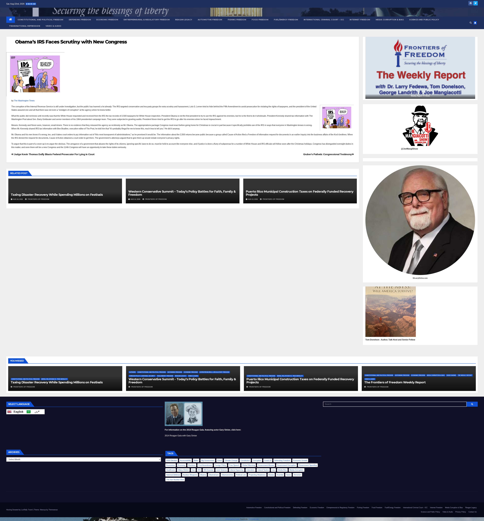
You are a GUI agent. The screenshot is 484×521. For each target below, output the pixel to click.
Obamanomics (227, 475)
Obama (203, 475)
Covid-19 (267, 460)
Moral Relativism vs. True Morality (54, 379)
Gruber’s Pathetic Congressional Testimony (327, 154)
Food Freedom (260, 20)
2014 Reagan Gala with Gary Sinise (181, 436)
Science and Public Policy (424, 20)
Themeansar (53, 510)
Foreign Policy (220, 465)
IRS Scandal (208, 470)
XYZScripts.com (254, 519)
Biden (196, 460)
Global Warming (248, 465)
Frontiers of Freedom (38, 199)
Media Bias (282, 470)
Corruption (257, 460)
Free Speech (234, 465)
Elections (191, 465)
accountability (185, 460)
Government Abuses (266, 465)
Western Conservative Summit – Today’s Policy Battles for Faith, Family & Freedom (182, 193)
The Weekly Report (465, 375)
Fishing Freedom (237, 20)
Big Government (207, 460)
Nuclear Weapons (190, 475)
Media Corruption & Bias (390, 20)
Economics (170, 465)
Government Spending (308, 465)
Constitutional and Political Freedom (40, 20)
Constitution (245, 460)
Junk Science (221, 470)
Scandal (280, 475)
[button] (471, 23)
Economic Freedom (107, 20)
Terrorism (297, 475)
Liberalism (250, 470)
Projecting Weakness (257, 475)
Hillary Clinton (183, 470)
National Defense (173, 475)
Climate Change (231, 460)
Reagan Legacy (183, 20)
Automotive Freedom (210, 20)
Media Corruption (297, 470)
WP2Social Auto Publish (232, 519)
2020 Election (171, 460)
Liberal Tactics (263, 470)
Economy (181, 465)
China (219, 460)
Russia (271, 475)
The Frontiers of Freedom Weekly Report (394, 382)
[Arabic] (35, 412)
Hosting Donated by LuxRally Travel (19, 510)
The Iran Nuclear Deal (175, 480)
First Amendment (205, 465)
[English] (15, 412)
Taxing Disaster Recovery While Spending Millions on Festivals (57, 194)
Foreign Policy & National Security (142, 376)
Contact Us (472, 512)
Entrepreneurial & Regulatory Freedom (147, 20)
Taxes (288, 475)
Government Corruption (286, 465)
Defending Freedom (80, 20)
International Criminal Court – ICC (324, 20)
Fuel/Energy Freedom (286, 20)
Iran (193, 470)
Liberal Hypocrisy (237, 470)
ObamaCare (214, 475)
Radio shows (451, 375)
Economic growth (300, 460)
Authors (132, 372)
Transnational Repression (24, 26)
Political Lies (241, 475)
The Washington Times (24, 101)
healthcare (170, 470)
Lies (273, 470)
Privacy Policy (460, 512)
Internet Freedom (360, 20)
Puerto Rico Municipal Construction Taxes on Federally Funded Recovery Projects (299, 193)
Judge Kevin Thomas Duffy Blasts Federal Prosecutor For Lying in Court (53, 154)
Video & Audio (53, 26)
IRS (199, 470)
